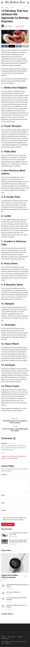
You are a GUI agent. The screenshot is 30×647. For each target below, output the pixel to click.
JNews (6, 641)
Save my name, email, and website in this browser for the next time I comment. (14, 518)
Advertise (20, 637)
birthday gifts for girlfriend (13, 147)
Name (3, 495)
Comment (4, 474)
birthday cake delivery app (17, 259)
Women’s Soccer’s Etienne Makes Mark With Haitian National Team (18, 541)
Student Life (12, 7)
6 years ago (13, 544)
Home (2, 7)
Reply (4, 452)
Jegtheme (8, 643)
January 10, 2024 (20, 26)
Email (3, 503)
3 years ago (12, 443)
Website (3, 510)
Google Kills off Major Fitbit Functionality (9, 576)
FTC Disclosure (5, 638)
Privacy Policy (11, 637)
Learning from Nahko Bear (13, 592)
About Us (3, 637)
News (6, 7)
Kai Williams (9, 26)
